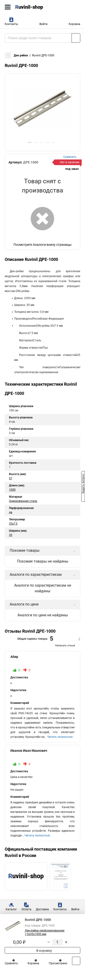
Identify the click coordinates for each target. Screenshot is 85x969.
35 (10, 535)
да (10, 512)
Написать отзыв (65, 645)
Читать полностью (60, 737)
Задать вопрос (83, 484)
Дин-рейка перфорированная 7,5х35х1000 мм (44, 932)
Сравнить (11, 963)
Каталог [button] (11, 909)
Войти (43, 24)
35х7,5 (13, 523)
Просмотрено (58, 963)
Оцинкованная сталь (23, 501)
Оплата (26, 909)
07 (10, 478)
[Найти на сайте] (76, 38)
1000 (12, 489)
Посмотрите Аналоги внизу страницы (42, 244)
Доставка (42, 909)
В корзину (44, 950)
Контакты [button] (11, 24)
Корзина (74, 24)
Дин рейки (21, 55)
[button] (29, 142)
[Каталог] (8, 7)
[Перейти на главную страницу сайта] (35, 7)
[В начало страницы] (76, 961)
